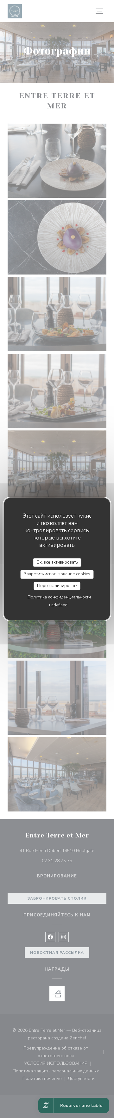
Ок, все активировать (57, 562)
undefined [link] (58, 605)
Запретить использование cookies (57, 574)
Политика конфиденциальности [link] (59, 597)
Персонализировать (57, 586)
